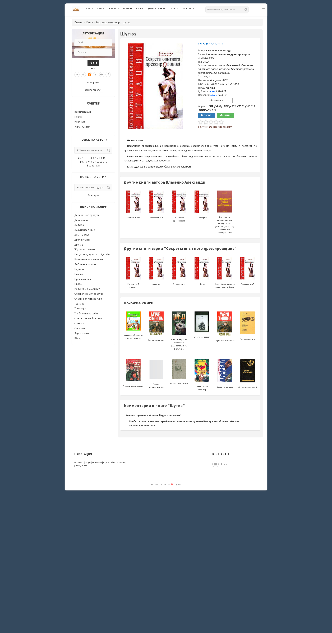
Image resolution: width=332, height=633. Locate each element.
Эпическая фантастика (162, 590)
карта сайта (109, 462)
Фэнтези (153, 575)
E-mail (224, 464)
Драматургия (82, 239)
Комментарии (82, 112)
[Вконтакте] (77, 74)
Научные (79, 269)
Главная (88, 8)
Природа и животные (211, 44)
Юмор (77, 338)
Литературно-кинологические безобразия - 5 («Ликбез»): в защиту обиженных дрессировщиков (224, 225)
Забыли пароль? (93, 89)
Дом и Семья (81, 234)
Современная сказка (160, 520)
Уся (150, 567)
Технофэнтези (156, 551)
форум (87, 462)
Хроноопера (155, 582)
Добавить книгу (157, 8)
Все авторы (93, 165)
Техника (79, 303)
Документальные (84, 230)
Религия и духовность (87, 289)
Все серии (93, 195)
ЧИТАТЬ (226, 115)
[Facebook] (108, 74)
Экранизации (82, 126)
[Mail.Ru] (83, 74)
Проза (78, 284)
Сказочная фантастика (162, 497)
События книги (215, 100)
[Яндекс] (95, 74)
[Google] (101, 74)
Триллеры (80, 308)
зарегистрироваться (142, 425)
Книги (101, 8)
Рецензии (80, 121)
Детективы (81, 220)
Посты (78, 116)
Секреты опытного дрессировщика (228, 54)
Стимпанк (154, 536)
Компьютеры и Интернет (89, 259)
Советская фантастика (161, 513)
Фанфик (79, 323)
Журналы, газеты (84, 249)
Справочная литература (88, 293)
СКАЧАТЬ (207, 115)
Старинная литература (88, 298)
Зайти (93, 63)
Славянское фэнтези (160, 505)
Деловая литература (160, 17)
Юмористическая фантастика (166, 621)
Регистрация (93, 82)
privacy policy (80, 465)
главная (78, 462)
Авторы (127, 8)
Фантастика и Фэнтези (88, 318)
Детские (79, 225)
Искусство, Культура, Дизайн (92, 254)
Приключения (82, 279)
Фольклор (80, 328)
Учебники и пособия (86, 313)
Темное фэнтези (157, 544)
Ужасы (151, 559)
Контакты (189, 8)
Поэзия (78, 274)
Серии (139, 8)
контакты (97, 462)
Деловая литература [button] (121, 17)
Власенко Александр (108, 22)
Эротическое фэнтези (161, 613)
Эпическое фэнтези (159, 598)
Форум (174, 8)
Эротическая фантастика (163, 605)
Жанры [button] (113, 8)
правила (121, 462)
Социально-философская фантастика (170, 528)
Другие (78, 244)
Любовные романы (85, 264)
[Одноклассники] (89, 74)
